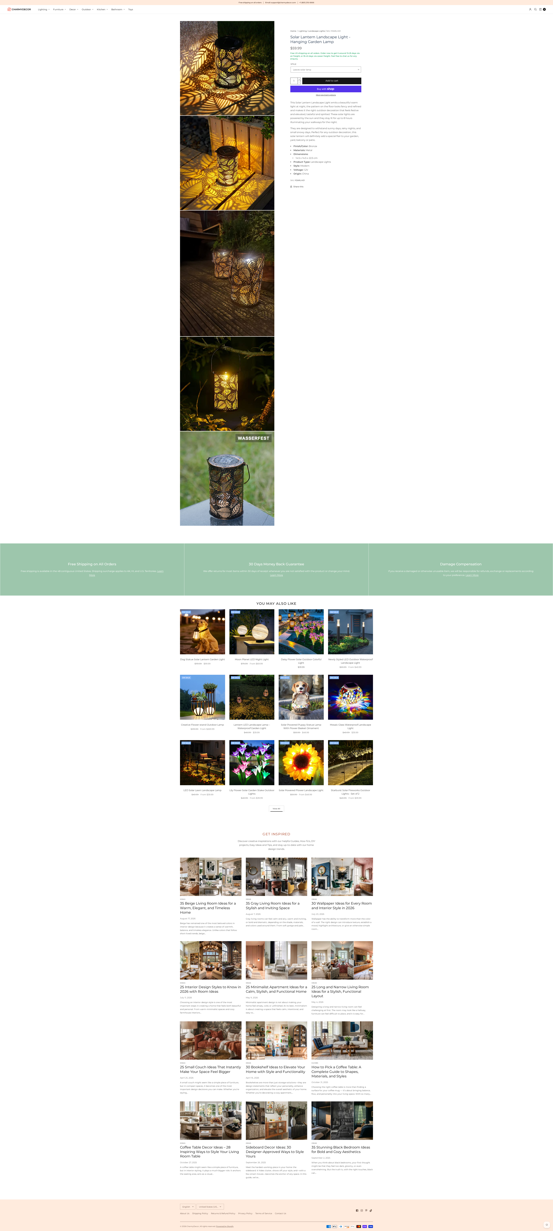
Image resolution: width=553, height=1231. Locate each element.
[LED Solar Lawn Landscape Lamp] (202, 762)
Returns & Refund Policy (223, 1213)
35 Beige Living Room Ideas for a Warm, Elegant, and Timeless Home (208, 907)
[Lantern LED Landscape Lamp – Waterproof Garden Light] (251, 697)
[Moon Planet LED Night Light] (251, 631)
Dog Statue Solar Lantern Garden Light (202, 659)
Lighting (42, 9)
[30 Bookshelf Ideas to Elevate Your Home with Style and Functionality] (276, 1040)
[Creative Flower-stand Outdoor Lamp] (202, 697)
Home (293, 31)
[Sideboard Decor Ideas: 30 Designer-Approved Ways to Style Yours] (276, 1120)
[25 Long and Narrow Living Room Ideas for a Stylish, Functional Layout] (342, 960)
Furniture (58, 9)
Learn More (276, 575)
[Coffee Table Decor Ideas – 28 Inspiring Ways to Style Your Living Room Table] (211, 1120)
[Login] (530, 9)
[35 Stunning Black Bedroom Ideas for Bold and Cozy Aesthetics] (342, 1120)
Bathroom (116, 9)
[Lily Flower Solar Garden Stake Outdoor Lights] (251, 762)
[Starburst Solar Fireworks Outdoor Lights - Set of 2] (350, 762)
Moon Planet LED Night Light (252, 659)
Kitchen (101, 9)
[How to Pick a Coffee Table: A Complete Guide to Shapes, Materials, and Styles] (342, 1040)
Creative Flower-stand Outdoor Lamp (202, 724)
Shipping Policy (200, 1213)
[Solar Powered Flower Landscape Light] (301, 762)
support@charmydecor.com (283, 2)
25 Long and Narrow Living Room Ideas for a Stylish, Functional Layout (340, 991)
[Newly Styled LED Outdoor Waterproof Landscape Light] (350, 631)
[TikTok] (371, 1210)
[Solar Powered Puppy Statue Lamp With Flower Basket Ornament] (301, 697)
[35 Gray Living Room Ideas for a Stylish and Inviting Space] (276, 877)
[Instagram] (361, 1210)
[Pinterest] (366, 1210)
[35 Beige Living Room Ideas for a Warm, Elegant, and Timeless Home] (211, 877)
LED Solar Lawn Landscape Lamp (202, 790)
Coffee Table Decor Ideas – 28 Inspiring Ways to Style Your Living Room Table (209, 1151)
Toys (130, 9)
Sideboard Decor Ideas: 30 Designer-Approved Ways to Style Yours (275, 1151)
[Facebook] (357, 1210)
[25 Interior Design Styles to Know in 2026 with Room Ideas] (211, 960)
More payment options (326, 95)
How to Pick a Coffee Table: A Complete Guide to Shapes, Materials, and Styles (336, 1071)
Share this (298, 187)
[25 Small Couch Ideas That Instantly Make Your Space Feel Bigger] (211, 1040)
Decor (72, 9)
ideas (182, 899)
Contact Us (280, 1213)
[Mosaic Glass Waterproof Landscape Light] (350, 697)
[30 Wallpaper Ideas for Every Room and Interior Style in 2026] (342, 877)
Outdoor (86, 9)
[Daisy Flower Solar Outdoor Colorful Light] (301, 631)
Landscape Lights (316, 31)
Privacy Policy (245, 1213)
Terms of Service (263, 1213)
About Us (184, 1213)
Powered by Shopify (225, 1226)
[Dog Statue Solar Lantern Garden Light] (202, 631)
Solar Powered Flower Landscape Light (301, 790)
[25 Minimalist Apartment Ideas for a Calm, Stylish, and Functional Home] (276, 960)
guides (314, 1063)
